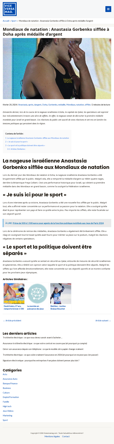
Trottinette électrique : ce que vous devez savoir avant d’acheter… (32, 337)
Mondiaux (70, 104)
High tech (7, 406)
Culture (6, 392)
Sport (5, 420)
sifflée (88, 104)
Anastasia (22, 104)
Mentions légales (52, 436)
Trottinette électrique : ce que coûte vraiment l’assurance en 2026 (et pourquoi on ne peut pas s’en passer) (50, 355)
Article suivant (103, 320)
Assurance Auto (10, 379)
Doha (44, 104)
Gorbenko (52, 104)
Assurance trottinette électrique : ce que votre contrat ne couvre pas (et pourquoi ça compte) (45, 343)
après (30, 104)
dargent (37, 104)
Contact (66, 436)
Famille (6, 402)
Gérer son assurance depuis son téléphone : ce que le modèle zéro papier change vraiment (43, 349)
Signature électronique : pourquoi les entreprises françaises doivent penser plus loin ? (41, 360)
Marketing (7, 415)
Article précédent (12, 320)
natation (80, 104)
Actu (5, 374)
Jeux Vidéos (8, 411)
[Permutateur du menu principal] (108, 9)
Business (7, 388)
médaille (61, 104)
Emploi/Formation (11, 397)
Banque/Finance (10, 383)
